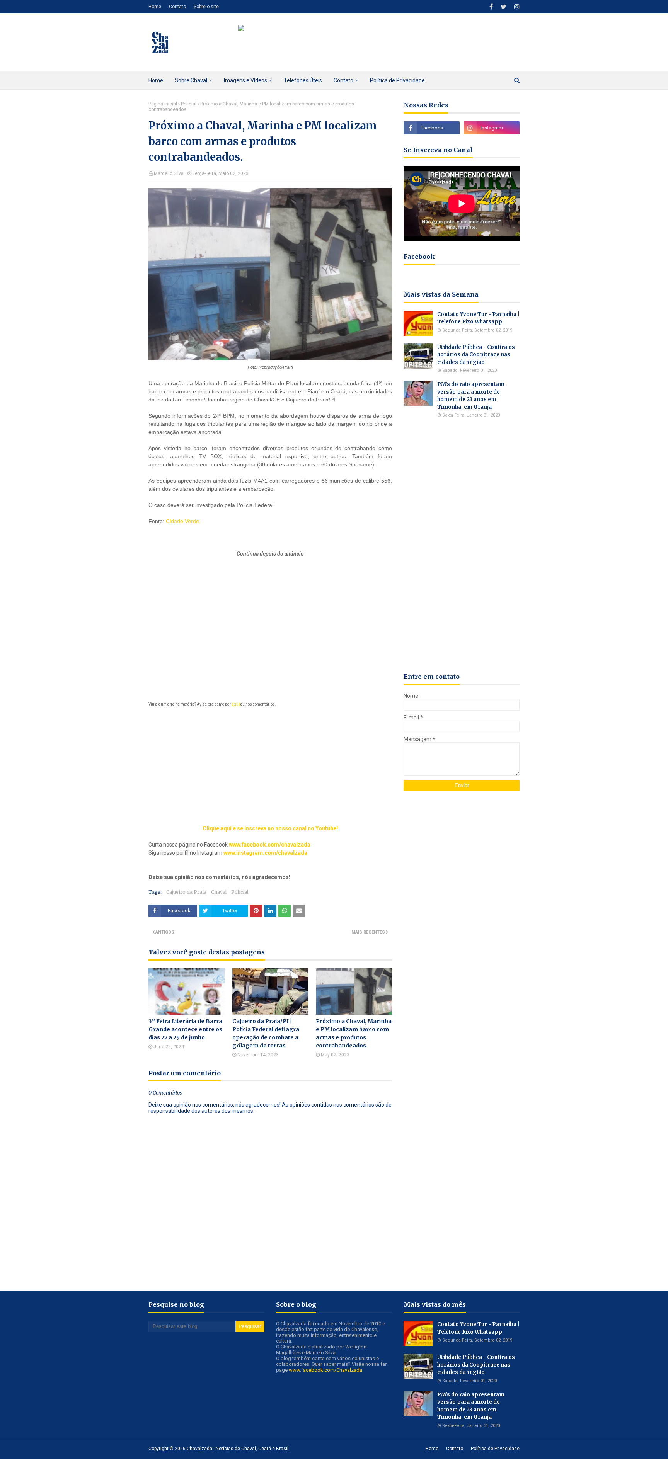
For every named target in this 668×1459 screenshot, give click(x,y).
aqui (236, 704)
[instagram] (516, 7)
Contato (177, 6)
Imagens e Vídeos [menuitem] (245, 80)
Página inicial (162, 104)
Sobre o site (206, 6)
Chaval (219, 892)
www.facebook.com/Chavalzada (325, 1370)
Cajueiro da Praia (186, 892)
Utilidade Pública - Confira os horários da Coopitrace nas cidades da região (476, 355)
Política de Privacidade (495, 1448)
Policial (188, 104)
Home (154, 6)
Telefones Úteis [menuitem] (303, 80)
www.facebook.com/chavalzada (269, 845)
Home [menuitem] (155, 80)
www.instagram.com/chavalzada (265, 853)
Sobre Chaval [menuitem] (191, 80)
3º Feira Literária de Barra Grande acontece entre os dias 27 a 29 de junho (185, 1029)
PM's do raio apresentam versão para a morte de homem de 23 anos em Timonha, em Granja (470, 395)
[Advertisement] (270, 612)
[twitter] (503, 7)
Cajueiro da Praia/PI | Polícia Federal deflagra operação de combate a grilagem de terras (265, 1033)
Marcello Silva (169, 173)
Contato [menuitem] (343, 80)
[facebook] (491, 7)
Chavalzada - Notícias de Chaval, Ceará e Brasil (237, 1448)
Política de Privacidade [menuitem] (397, 80)
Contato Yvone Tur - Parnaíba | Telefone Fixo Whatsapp (478, 318)
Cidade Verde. (183, 521)
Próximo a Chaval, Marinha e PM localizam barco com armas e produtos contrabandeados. (354, 1033)
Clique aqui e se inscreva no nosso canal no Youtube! (270, 828)
